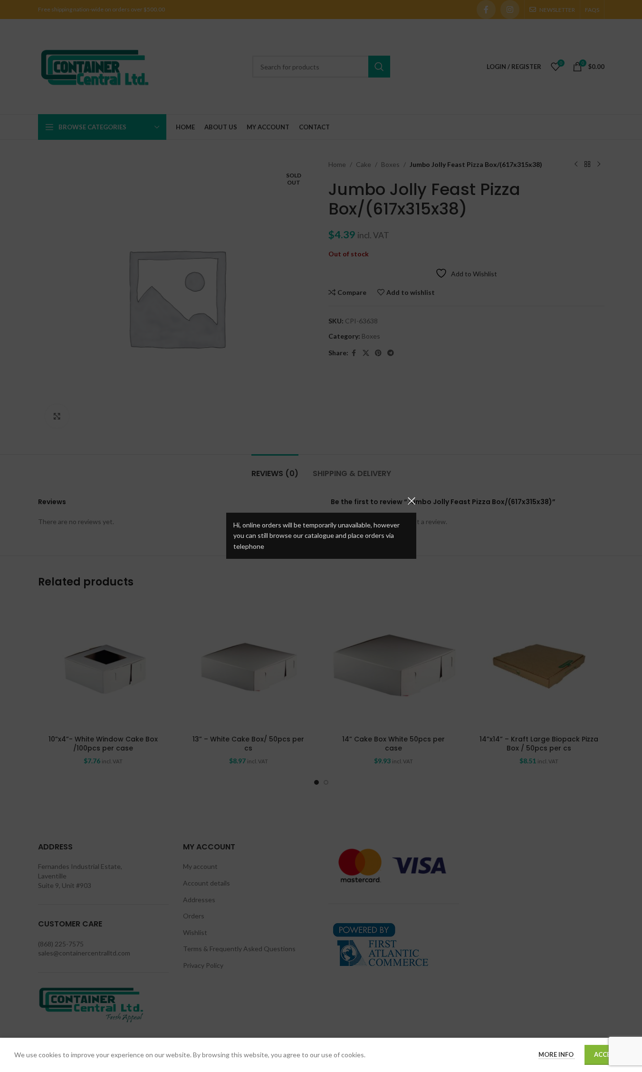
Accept (606, 1054)
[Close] (411, 501)
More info (556, 1054)
